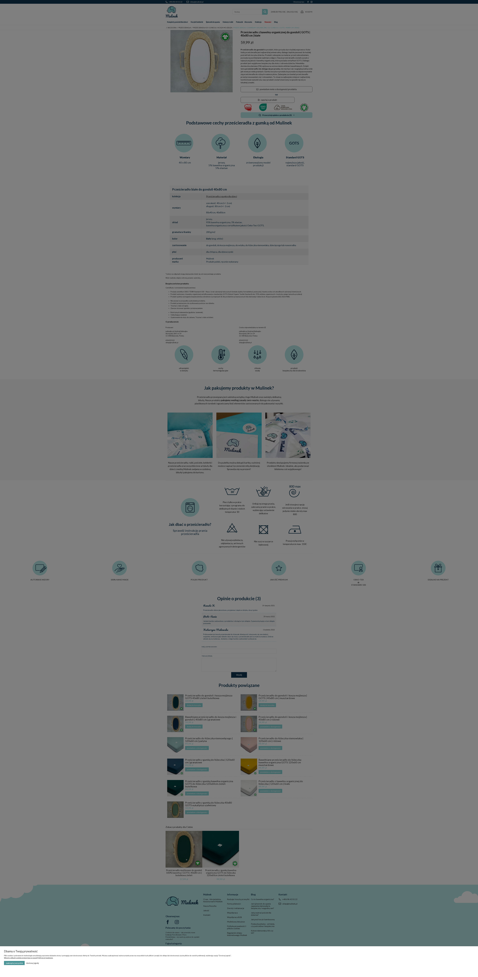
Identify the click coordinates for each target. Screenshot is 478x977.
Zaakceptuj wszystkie (14, 963)
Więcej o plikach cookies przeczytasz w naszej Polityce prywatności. (28, 958)
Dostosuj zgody (32, 963)
